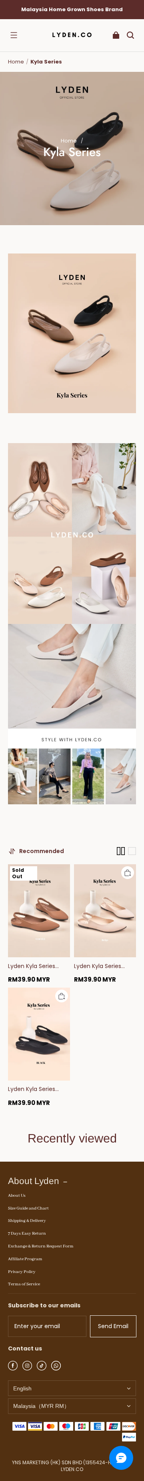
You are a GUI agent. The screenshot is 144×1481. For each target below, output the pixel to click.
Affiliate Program (25, 1259)
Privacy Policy (22, 1272)
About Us (17, 1195)
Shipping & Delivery (27, 1221)
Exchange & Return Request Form (41, 1246)
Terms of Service (24, 1284)
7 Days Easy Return (27, 1233)
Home (16, 61)
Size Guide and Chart (28, 1208)
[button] (13, 35)
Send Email (113, 1326)
